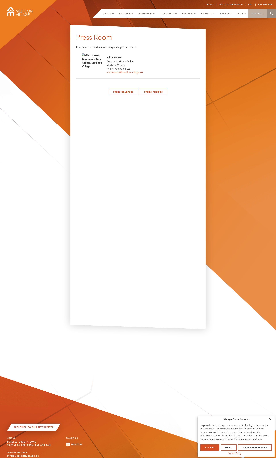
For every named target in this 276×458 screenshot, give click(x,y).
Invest (210, 4)
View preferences (255, 447)
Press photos (153, 92)
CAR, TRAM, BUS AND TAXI (36, 445)
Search (271, 13)
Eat (250, 4)
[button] (270, 419)
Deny (228, 447)
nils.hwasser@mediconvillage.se (124, 72)
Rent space (126, 13)
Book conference (231, 4)
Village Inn (265, 4)
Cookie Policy (234, 453)
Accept (210, 447)
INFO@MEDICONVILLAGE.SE (23, 456)
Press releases (123, 92)
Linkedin (76, 444)
